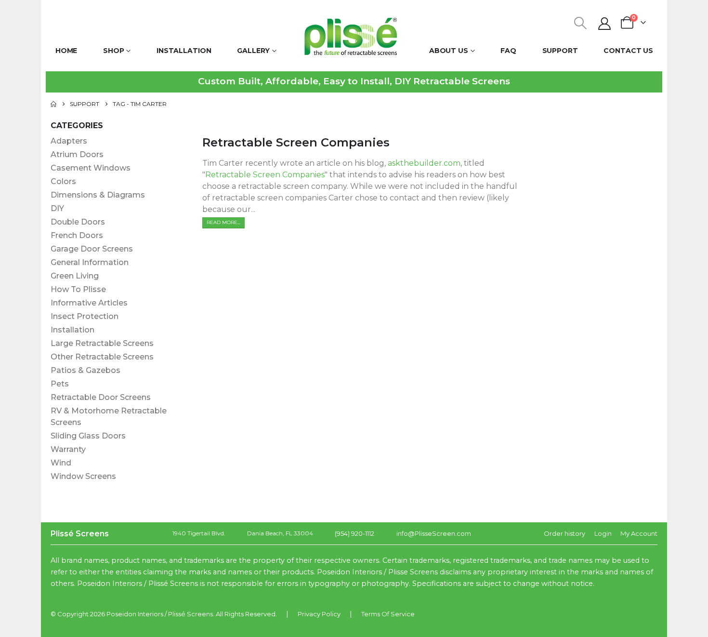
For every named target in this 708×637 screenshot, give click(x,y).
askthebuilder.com (424, 163)
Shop (113, 50)
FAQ (508, 50)
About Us (448, 50)
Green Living (75, 275)
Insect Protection (84, 316)
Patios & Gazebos (85, 370)
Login (603, 533)
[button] (580, 23)
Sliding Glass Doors (88, 435)
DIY (57, 208)
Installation (184, 50)
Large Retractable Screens (102, 343)
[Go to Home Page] (53, 104)
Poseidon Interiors (134, 614)
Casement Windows (91, 168)
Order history (564, 533)
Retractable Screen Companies (296, 142)
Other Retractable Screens (102, 356)
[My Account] (604, 23)
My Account (638, 533)
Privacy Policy (319, 614)
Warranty (68, 449)
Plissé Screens (190, 614)
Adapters (69, 141)
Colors (63, 181)
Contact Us (628, 50)
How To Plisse (78, 289)
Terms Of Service (388, 614)
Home (66, 50)
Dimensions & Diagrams (98, 194)
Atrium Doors (77, 154)
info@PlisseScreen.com (433, 533)
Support (560, 50)
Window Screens (83, 476)
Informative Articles (89, 302)
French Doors (77, 235)
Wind (61, 462)
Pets (60, 383)
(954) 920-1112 (354, 533)
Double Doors (78, 221)
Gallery (253, 50)
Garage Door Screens (92, 248)
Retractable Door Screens (101, 397)
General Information (90, 262)
